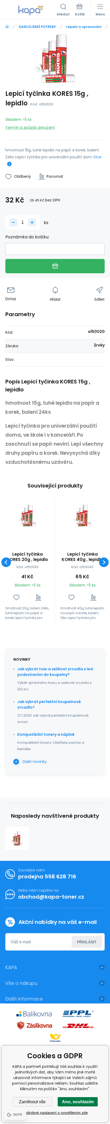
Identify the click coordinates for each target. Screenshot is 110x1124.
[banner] (31, 10)
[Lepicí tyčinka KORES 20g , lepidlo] (27, 516)
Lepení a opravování (83, 26)
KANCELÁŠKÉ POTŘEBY (37, 26)
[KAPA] (7, 26)
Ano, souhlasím (78, 1102)
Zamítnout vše (32, 1102)
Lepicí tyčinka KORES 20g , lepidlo (27, 557)
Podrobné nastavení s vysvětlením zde (55, 1112)
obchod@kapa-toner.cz (51, 896)
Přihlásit (87, 942)
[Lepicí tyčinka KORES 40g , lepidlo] (82, 516)
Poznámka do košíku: (27, 237)
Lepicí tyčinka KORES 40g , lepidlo (82, 557)
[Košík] (80, 10)
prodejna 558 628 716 (47, 876)
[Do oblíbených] (16, 597)
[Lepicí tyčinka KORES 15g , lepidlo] (17, 838)
